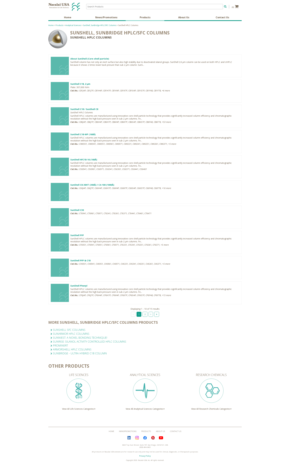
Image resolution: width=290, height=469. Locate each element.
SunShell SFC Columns (68, 330)
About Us (183, 17)
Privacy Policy (145, 456)
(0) (233, 7)
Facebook (145, 438)
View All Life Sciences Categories (78, 391)
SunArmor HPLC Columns (70, 333)
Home (67, 17)
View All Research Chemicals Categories (211, 391)
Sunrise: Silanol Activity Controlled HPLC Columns (89, 341)
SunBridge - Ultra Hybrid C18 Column (79, 353)
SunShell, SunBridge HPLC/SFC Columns (99, 25)
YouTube (161, 438)
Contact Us (222, 17)
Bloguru (153, 438)
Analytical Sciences (73, 25)
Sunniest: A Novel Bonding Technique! (79, 337)
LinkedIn (129, 438)
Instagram (137, 438)
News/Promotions (106, 17)
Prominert (60, 345)
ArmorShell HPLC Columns (71, 349)
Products (145, 17)
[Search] (225, 6)
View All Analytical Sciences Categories (145, 391)
